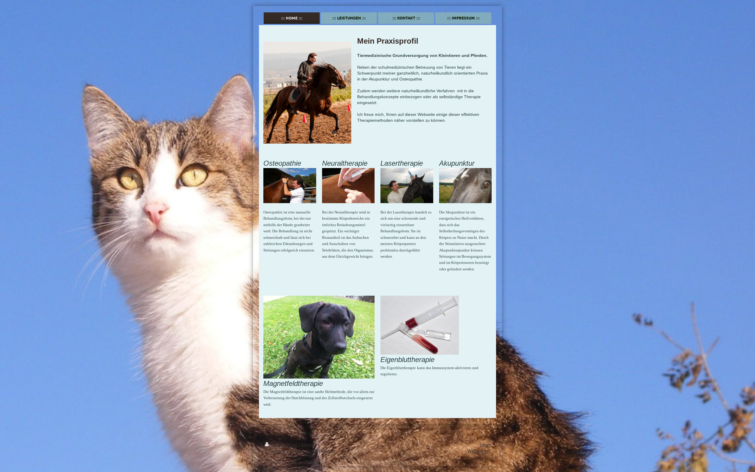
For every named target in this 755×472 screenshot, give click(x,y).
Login (485, 444)
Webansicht (478, 450)
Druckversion (284, 444)
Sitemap (309, 444)
